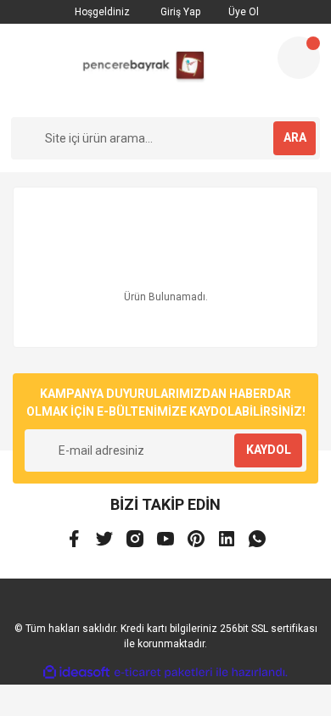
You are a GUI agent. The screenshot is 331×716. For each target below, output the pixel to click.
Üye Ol (242, 12)
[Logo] (137, 70)
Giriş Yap (179, 12)
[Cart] (299, 57)
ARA (294, 137)
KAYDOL (268, 449)
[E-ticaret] (163, 672)
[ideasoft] (76, 672)
